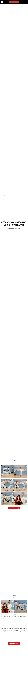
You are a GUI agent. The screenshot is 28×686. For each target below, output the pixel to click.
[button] (14, 461)
